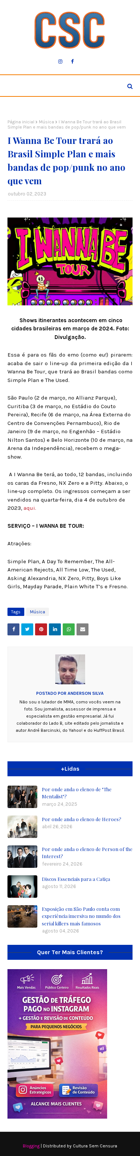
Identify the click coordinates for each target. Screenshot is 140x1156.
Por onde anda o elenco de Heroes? (81, 819)
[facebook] (72, 61)
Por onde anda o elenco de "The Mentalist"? (77, 793)
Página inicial (20, 121)
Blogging (31, 1146)
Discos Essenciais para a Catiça (76, 879)
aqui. (29, 508)
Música (46, 121)
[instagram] (60, 61)
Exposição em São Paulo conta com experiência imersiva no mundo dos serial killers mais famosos (81, 916)
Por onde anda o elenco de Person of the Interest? (87, 853)
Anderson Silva (85, 693)
